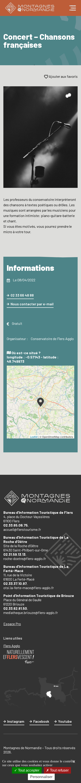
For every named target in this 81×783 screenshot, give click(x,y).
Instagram (15, 721)
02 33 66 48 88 (22, 295)
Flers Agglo (11, 646)
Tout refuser (59, 770)
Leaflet (34, 436)
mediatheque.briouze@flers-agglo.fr (30, 612)
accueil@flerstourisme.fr (22, 529)
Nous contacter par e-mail (32, 304)
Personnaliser (41, 777)
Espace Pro (12, 624)
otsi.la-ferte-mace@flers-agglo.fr (28, 588)
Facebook (41, 721)
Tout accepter (28, 770)
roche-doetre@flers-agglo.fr (24, 558)
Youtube (65, 721)
